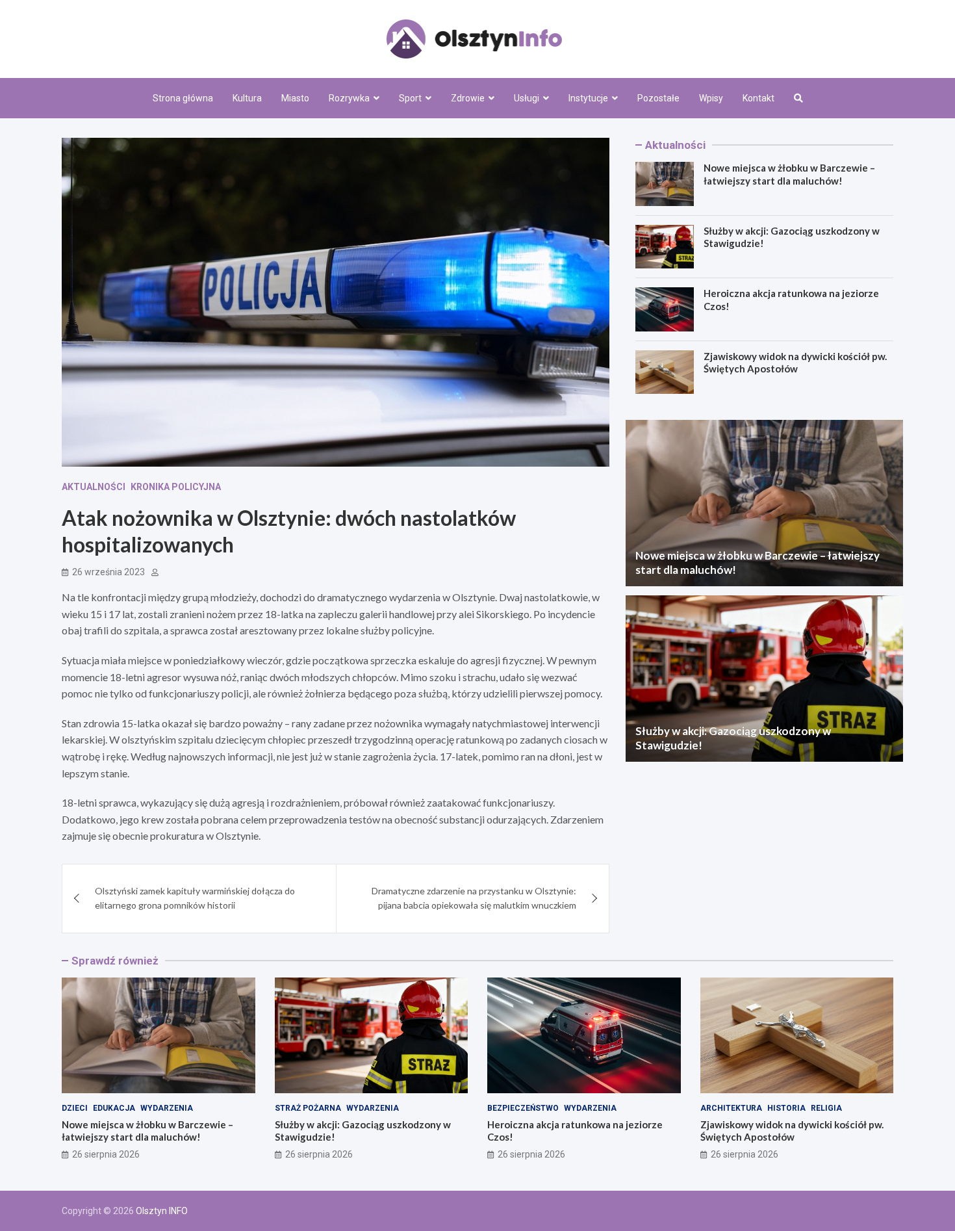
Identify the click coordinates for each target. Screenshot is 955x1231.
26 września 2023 (108, 572)
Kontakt (758, 98)
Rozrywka (349, 98)
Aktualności (93, 487)
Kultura (247, 98)
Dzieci (75, 1108)
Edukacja (114, 1108)
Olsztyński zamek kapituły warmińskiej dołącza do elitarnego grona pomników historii (195, 898)
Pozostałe (658, 98)
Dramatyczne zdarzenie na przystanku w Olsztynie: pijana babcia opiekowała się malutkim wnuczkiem (474, 898)
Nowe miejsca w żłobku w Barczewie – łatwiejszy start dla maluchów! (789, 174)
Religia (826, 1108)
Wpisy (711, 98)
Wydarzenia (166, 1108)
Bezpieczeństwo (523, 1108)
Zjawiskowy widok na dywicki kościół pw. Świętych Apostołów (795, 362)
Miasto (295, 98)
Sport (410, 98)
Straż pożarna (308, 1108)
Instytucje (588, 98)
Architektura (731, 1108)
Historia (786, 1108)
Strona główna (183, 98)
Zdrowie (468, 98)
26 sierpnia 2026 (106, 1154)
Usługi (526, 98)
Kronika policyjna (176, 487)
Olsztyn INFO (162, 1211)
